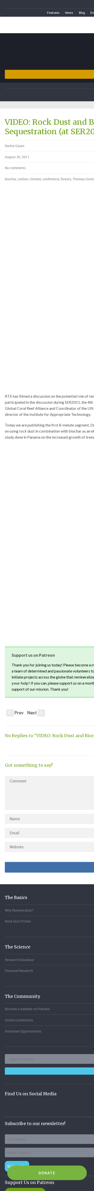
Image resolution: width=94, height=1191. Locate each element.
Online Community (19, 1020)
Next (35, 712)
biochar (10, 179)
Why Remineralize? (19, 910)
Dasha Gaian (14, 145)
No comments (15, 168)
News (69, 12)
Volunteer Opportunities (23, 1031)
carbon (23, 179)
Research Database (19, 959)
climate (35, 179)
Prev (16, 712)
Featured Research (19, 970)
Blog (82, 12)
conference (50, 179)
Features (53, 12)
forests (65, 179)
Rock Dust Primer (18, 921)
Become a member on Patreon (27, 1009)
